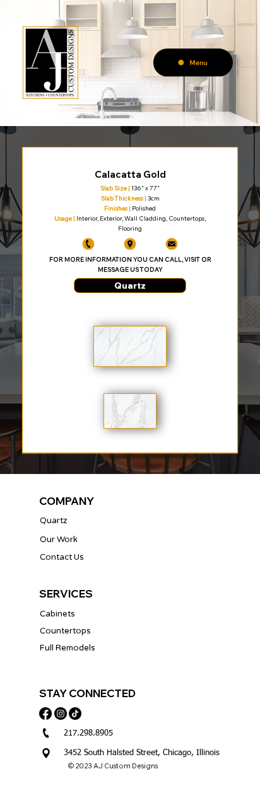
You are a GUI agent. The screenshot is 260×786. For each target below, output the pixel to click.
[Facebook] (45, 713)
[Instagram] (60, 713)
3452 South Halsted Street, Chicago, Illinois (142, 753)
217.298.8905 (88, 733)
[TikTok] (75, 713)
